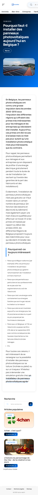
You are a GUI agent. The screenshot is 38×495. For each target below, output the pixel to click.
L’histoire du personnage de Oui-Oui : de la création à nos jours (17, 460)
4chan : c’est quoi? (12, 430)
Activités (11, 442)
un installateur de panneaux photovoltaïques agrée (18, 378)
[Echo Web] (15, 4)
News (7, 50)
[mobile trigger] (4, 4)
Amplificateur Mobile (10, 469)
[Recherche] (31, 4)
